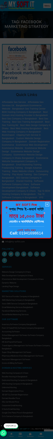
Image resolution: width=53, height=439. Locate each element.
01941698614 (26, 233)
